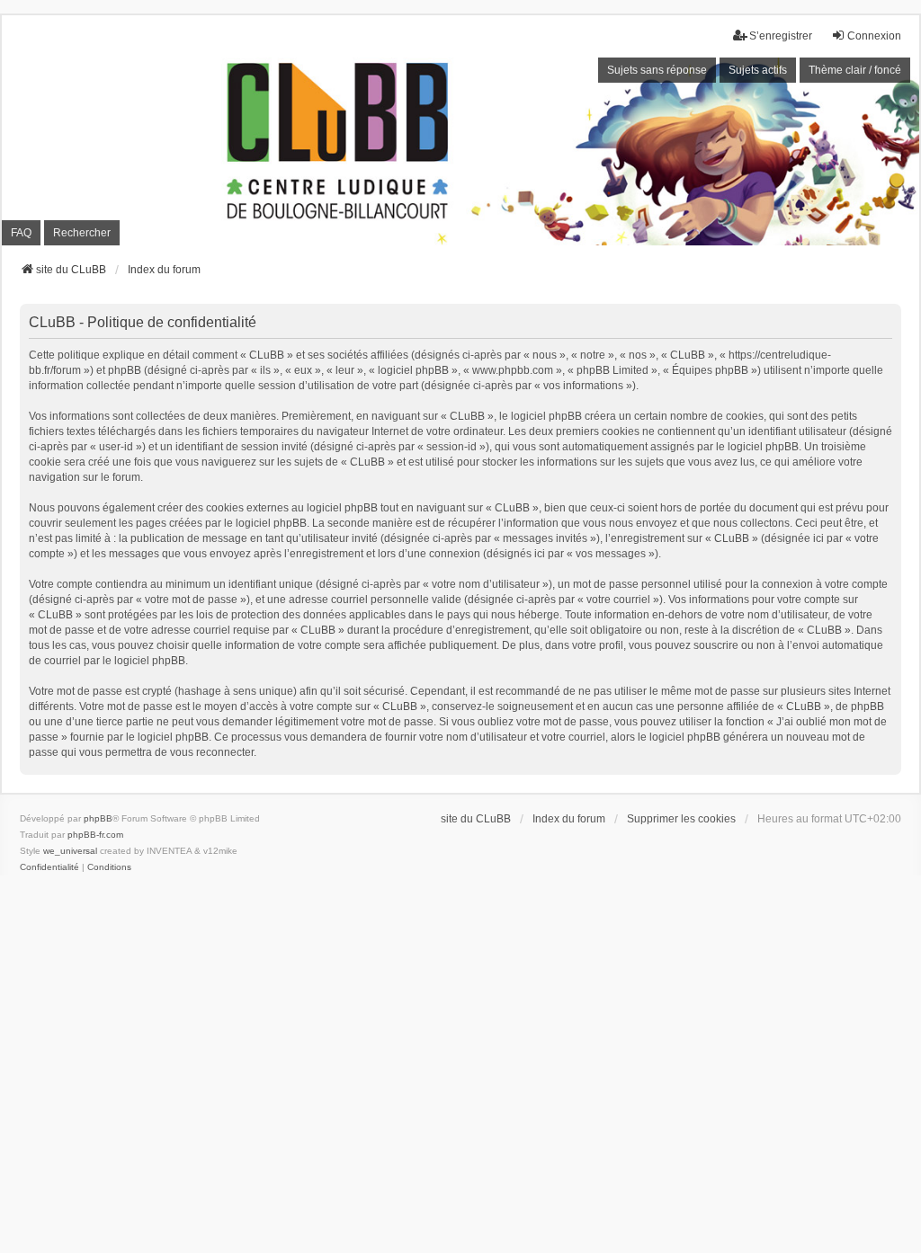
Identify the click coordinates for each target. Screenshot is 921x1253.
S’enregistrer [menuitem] (780, 36)
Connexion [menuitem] (874, 36)
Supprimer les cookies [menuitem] (681, 819)
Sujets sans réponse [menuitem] (657, 70)
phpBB (98, 818)
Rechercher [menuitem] (82, 233)
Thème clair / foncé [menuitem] (855, 70)
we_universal (70, 851)
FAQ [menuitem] (21, 233)
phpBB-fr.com (95, 835)
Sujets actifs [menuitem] (758, 70)
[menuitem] (49, 867)
